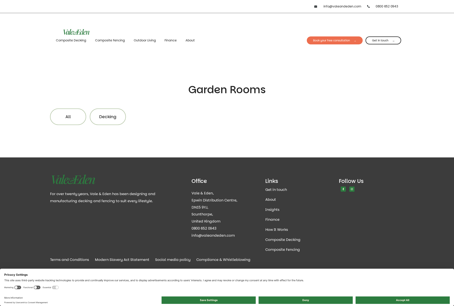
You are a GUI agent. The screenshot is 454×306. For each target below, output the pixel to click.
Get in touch (380, 40)
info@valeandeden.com (342, 6)
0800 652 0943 (387, 6)
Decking (107, 117)
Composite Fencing (110, 40)
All (68, 117)
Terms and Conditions (69, 259)
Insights (272, 209)
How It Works (276, 229)
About (190, 40)
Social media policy (172, 259)
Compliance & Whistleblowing (223, 259)
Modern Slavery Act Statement (122, 259)
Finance (171, 40)
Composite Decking (71, 40)
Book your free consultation (331, 40)
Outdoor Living (145, 40)
